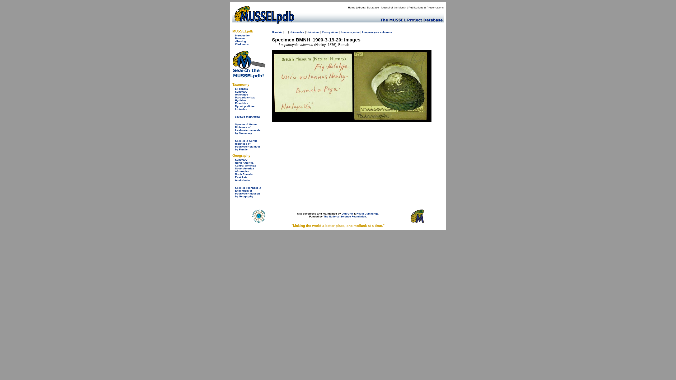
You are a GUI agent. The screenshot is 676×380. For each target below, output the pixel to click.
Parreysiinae (330, 32)
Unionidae (241, 94)
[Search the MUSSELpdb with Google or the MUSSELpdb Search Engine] (248, 77)
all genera (241, 88)
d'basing (240, 41)
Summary (241, 91)
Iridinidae (241, 109)
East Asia (241, 177)
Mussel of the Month (393, 7)
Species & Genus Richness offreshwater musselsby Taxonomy (248, 129)
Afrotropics (242, 171)
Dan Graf (347, 213)
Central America (245, 165)
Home (351, 7)
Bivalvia (277, 32)
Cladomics (242, 44)
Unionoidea (297, 32)
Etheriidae (241, 103)
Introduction (242, 35)
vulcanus (386, 32)
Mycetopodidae (245, 106)
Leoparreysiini (350, 32)
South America (244, 168)
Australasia (242, 180)
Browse (240, 38)
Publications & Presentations (426, 7)
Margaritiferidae (245, 97)
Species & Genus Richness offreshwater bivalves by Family (248, 145)
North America (244, 162)
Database (373, 7)
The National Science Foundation (344, 216)
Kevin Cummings (367, 213)
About (361, 7)
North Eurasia (244, 174)
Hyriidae (240, 100)
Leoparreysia (370, 32)
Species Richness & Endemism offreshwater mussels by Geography (248, 192)
